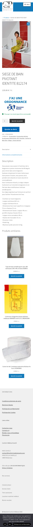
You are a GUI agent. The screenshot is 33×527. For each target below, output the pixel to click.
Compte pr (5, 430)
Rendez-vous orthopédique (10, 433)
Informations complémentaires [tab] (12, 155)
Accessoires (12, 136)
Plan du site (5, 435)
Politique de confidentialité (10, 409)
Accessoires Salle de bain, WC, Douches (13, 138)
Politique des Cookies (8, 412)
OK (5, 524)
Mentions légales (7, 405)
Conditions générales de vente (11, 401)
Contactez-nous (7, 428)
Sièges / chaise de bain (14, 140)
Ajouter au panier (17, 121)
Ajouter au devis (11, 129)
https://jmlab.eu (7, 468)
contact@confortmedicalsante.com (13, 453)
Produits (6, 18)
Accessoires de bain (22, 136)
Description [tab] (5, 149)
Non (10, 524)
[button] (28, 23)
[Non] (31, 520)
